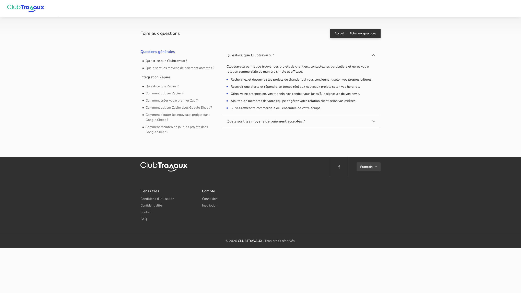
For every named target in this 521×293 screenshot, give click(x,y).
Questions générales (157, 51)
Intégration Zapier (155, 77)
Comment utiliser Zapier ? (164, 93)
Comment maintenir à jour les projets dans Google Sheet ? (177, 129)
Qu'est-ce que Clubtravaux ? (166, 61)
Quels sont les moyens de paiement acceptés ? (180, 68)
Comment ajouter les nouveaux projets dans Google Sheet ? (178, 117)
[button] (369, 166)
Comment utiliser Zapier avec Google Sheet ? (179, 107)
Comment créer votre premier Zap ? (172, 100)
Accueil (339, 33)
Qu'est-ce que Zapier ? (162, 86)
